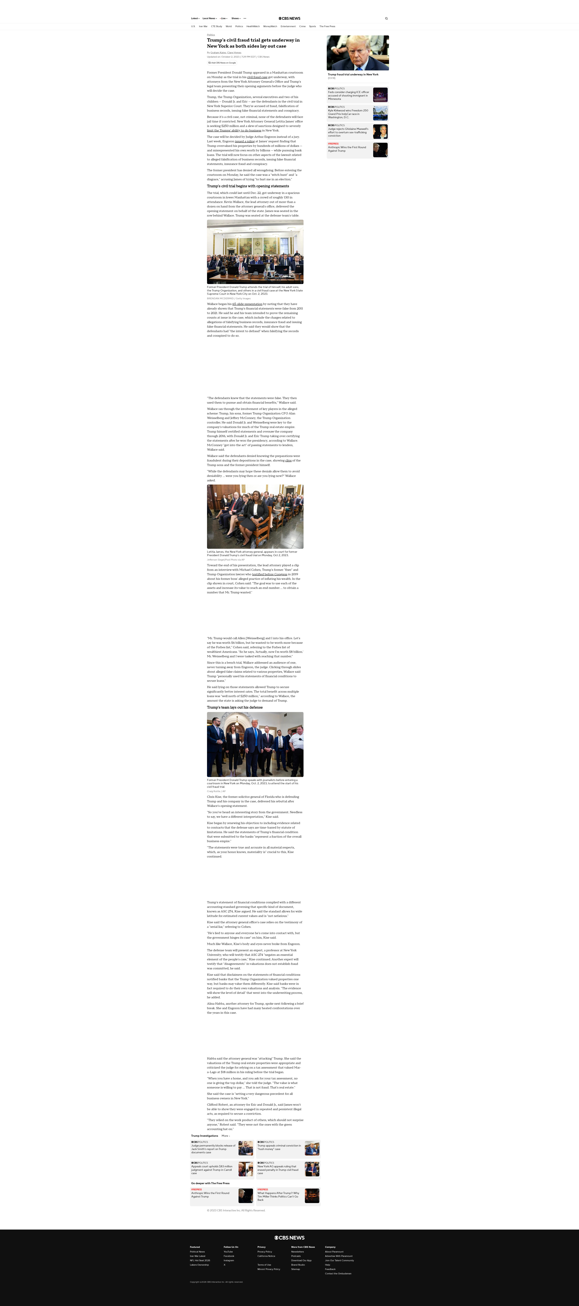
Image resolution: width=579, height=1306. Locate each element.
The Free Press (327, 26)
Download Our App (301, 1260)
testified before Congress (269, 574)
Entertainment (288, 26)
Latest (194, 18)
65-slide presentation (247, 304)
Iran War (203, 26)
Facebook (229, 1256)
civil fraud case (257, 77)
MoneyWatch (270, 26)
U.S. (193, 26)
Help (327, 1265)
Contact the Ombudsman (338, 1273)
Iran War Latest (197, 1256)
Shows (235, 18)
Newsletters (297, 1252)
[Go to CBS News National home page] (289, 18)
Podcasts (296, 1256)
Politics (239, 26)
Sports (312, 26)
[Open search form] (386, 18)
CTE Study (216, 26)
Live (223, 18)
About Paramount (334, 1252)
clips (288, 461)
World (229, 26)
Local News (209, 18)
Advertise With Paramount (339, 1256)
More (225, 1136)
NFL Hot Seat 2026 (200, 1260)
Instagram (229, 1260)
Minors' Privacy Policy (269, 1269)
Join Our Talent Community (339, 1260)
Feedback (330, 1269)
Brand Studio (298, 1265)
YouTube (228, 1252)
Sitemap (295, 1269)
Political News (197, 1252)
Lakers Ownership (199, 1265)
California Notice (266, 1256)
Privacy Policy (265, 1252)
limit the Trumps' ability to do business (234, 131)
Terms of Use (264, 1265)
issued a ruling (245, 141)
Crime (302, 26)
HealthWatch (253, 26)
